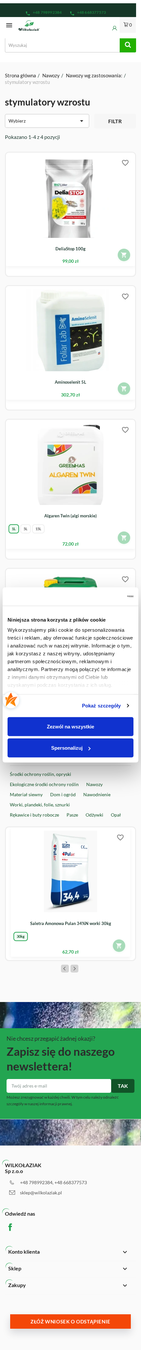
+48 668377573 (88, 13)
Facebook (15, 1227)
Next (74, 969)
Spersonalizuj (67, 748)
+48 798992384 (43, 13)
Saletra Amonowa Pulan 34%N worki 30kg (70, 923)
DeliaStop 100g (70, 248)
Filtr (115, 121)
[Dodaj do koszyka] (124, 255)
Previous (65, 969)
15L (38, 529)
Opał (116, 815)
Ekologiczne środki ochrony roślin (44, 784)
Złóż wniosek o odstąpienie (70, 1321)
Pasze (72, 815)
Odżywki (94, 815)
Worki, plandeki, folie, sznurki (40, 804)
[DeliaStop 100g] (70, 191)
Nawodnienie (97, 794)
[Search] (128, 45)
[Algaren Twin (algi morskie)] (70, 458)
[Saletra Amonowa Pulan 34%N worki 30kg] (70, 866)
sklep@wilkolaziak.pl (41, 1192)
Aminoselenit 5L (70, 382)
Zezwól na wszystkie (70, 726)
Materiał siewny (26, 794)
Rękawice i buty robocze (34, 815)
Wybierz (47, 121)
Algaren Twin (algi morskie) (70, 515)
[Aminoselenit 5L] (70, 324)
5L (26, 529)
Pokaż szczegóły (101, 705)
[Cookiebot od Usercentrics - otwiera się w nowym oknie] (104, 596)
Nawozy (94, 784)
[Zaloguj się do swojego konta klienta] (110, 28)
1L (14, 529)
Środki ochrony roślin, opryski (40, 774)
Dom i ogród (63, 794)
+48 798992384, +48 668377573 (53, 1182)
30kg (21, 936)
